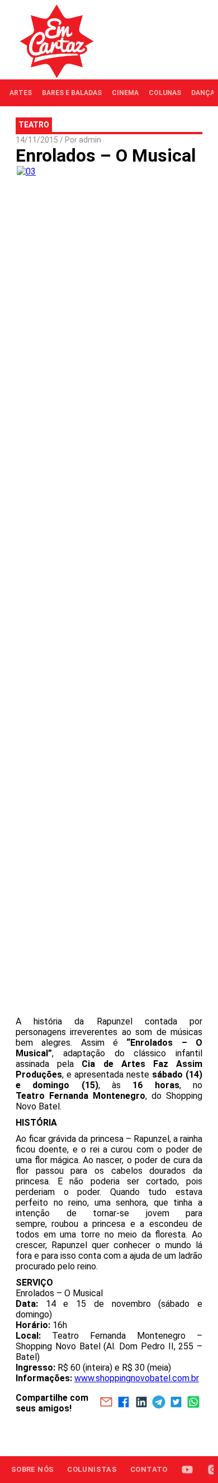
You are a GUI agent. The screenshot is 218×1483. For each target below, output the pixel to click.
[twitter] (175, 1403)
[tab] (20, 92)
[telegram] (158, 1403)
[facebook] (123, 1403)
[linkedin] (141, 1403)
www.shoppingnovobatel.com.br (136, 1378)
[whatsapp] (193, 1403)
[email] (106, 1403)
